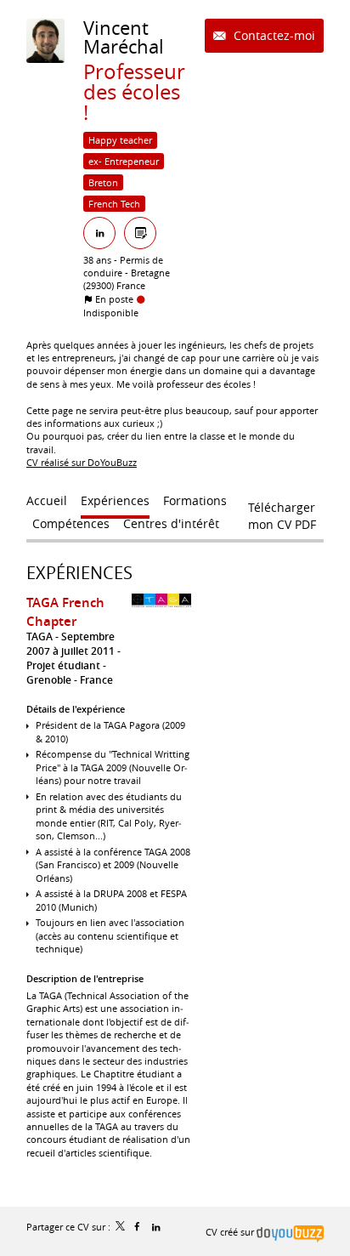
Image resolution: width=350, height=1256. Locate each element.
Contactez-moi (272, 35)
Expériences (79, 572)
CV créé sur (231, 1231)
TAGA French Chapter (65, 612)
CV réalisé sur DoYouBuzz (81, 462)
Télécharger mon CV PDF (282, 511)
